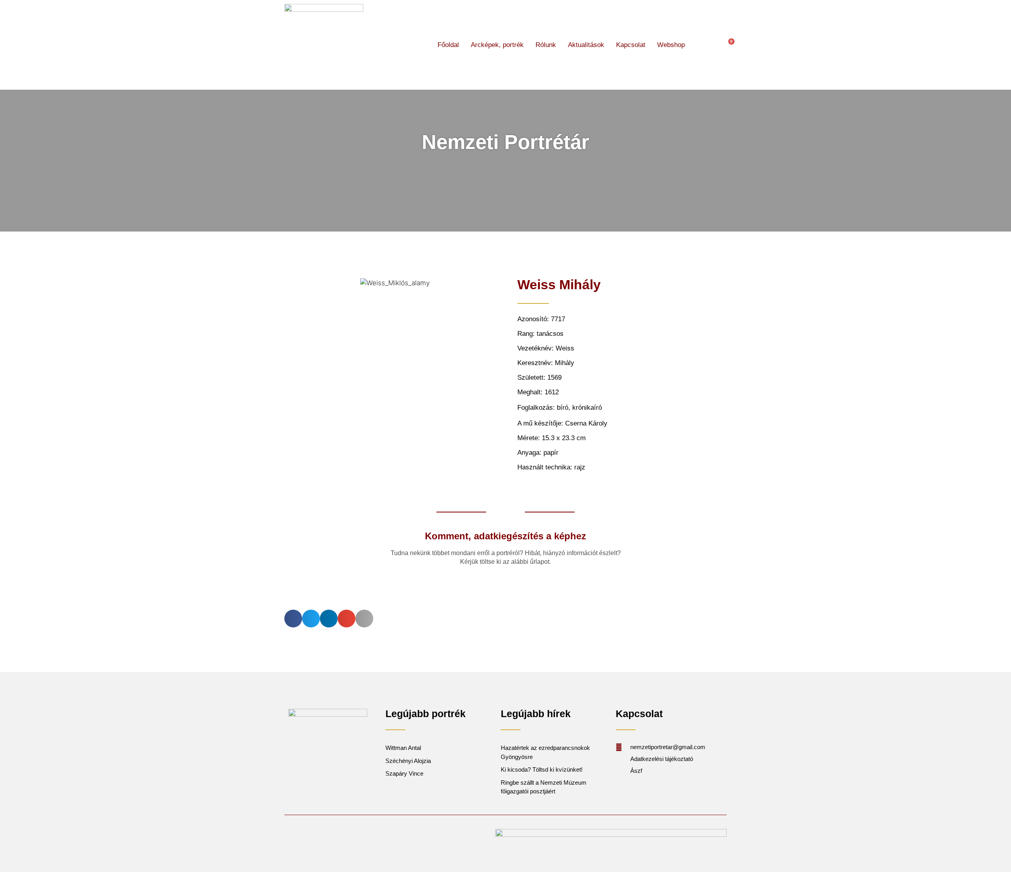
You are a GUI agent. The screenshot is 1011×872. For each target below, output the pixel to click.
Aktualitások (586, 45)
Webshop (671, 45)
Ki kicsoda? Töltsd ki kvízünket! (542, 769)
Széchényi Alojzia (408, 760)
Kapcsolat (630, 45)
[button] (705, 44)
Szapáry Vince (404, 773)
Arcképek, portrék (497, 45)
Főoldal (448, 45)
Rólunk (546, 45)
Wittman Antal (404, 747)
